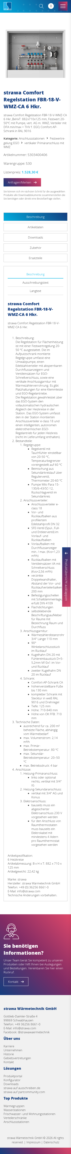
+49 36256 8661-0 (27, 1024)
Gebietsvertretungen (17, 1058)
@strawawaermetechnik (34, 1032)
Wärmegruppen (14, 1106)
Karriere (9, 1046)
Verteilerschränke (15, 1118)
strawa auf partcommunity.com (24, 1092)
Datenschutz (51, 1142)
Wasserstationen (15, 1110)
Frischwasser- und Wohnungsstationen (29, 1114)
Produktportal (13, 1076)
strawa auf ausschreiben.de (22, 1088)
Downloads (11, 1084)
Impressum (33, 1142)
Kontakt (9, 1062)
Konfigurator (12, 1080)
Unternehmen (13, 1050)
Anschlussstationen (32, 138)
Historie (9, 1054)
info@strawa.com (24, 1028)
